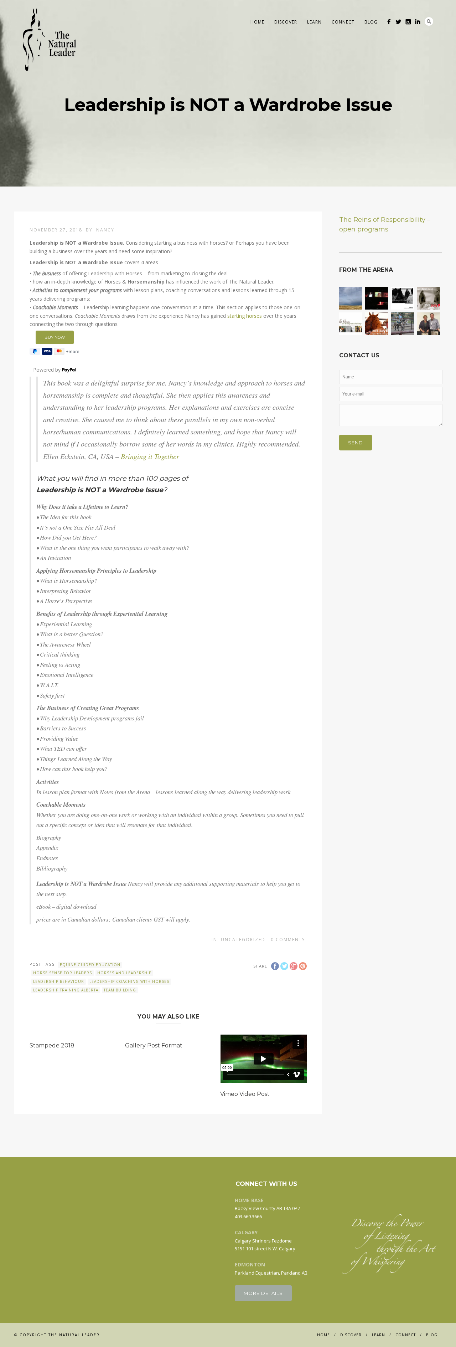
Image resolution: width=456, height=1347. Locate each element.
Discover (285, 22)
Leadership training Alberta (65, 990)
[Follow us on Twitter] (398, 21)
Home (257, 22)
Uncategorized (243, 940)
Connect (343, 22)
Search (429, 21)
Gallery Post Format (153, 1045)
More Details (263, 1293)
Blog (371, 22)
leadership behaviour (58, 981)
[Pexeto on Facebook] (388, 21)
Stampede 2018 (52, 1045)
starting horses (244, 315)
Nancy (105, 230)
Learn (314, 22)
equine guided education (90, 964)
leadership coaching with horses (129, 981)
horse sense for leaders (62, 972)
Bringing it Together (150, 456)
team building (120, 990)
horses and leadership (124, 972)
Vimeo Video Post (245, 1094)
